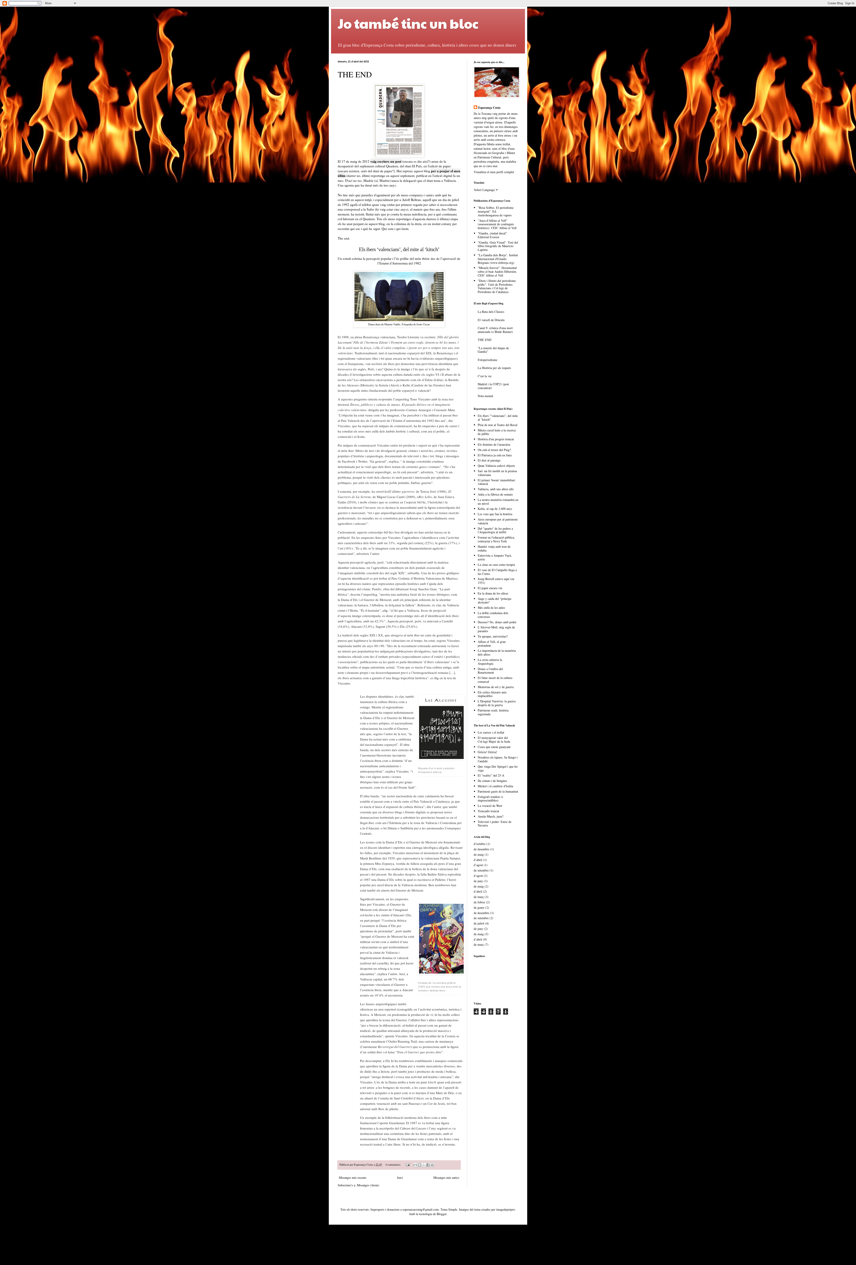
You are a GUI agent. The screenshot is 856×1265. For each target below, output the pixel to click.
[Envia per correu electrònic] (415, 1165)
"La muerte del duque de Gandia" (493, 350)
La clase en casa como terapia (496, 564)
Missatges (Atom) (368, 1185)
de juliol (479, 923)
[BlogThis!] (419, 1165)
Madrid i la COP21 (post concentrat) (493, 386)
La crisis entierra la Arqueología (490, 662)
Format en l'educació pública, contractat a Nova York (496, 539)
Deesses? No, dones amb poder (497, 622)
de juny (478, 881)
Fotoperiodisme (487, 360)
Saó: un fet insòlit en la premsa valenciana (497, 473)
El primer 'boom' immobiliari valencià (496, 482)
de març (479, 897)
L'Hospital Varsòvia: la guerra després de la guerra (497, 703)
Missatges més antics (446, 1177)
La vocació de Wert (490, 806)
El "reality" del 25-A (491, 775)
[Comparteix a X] (424, 1165)
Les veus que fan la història (495, 514)
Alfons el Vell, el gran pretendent (492, 644)
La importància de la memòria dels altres (497, 652)
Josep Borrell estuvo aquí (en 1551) (496, 581)
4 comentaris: (393, 1165)
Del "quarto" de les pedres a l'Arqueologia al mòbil (495, 530)
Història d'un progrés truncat (496, 439)
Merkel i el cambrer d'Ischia (495, 786)
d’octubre (480, 844)
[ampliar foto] (440, 727)
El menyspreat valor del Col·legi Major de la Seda (494, 740)
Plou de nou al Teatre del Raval (497, 425)
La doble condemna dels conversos (493, 615)
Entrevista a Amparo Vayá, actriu (495, 557)
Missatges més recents (352, 1177)
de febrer (479, 902)
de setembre (481, 870)
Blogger (442, 1214)
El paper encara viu (490, 588)
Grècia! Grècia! (487, 752)
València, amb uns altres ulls (496, 489)
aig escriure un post (386, 161)
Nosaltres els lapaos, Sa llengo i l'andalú (498, 759)
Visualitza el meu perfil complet (494, 172)
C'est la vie (485, 376)
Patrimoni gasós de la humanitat (498, 791)
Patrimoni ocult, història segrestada (493, 712)
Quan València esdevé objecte (496, 465)
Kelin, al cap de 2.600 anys (495, 508)
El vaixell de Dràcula (491, 320)
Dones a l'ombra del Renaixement (490, 671)
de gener (479, 907)
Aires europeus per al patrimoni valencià (498, 521)
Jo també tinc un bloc (408, 23)
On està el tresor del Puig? (494, 450)
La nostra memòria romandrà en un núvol (498, 502)
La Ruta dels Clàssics (491, 312)
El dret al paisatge (489, 460)
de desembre (481, 849)
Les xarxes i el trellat (491, 732)
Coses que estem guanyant (494, 747)
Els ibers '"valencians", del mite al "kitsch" (498, 418)
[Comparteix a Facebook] (428, 1165)
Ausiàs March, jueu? (490, 816)
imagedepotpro (505, 1209)
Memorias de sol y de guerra (496, 687)
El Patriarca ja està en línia (495, 455)
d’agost (478, 865)
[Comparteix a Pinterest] (432, 1165)
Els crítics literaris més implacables (492, 694)
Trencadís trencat (488, 811)
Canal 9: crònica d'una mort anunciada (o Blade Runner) (495, 330)
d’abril (478, 860)
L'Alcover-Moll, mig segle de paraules (496, 629)
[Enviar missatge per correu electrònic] (407, 1165)
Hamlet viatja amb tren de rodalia (494, 548)
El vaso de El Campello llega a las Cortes (497, 572)
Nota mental (485, 396)
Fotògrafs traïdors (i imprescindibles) (490, 799)
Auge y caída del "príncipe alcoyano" (494, 601)
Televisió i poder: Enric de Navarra (494, 824)
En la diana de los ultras (493, 593)
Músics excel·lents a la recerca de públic (497, 432)
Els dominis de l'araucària (494, 444)
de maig (479, 854)
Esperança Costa (489, 107)
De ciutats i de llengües (492, 781)
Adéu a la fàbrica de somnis (495, 494)
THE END (355, 74)
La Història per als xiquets (494, 368)
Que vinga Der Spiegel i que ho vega (498, 768)
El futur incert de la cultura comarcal (495, 680)
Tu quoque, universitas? (493, 636)
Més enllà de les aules (491, 607)
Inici (400, 1177)
